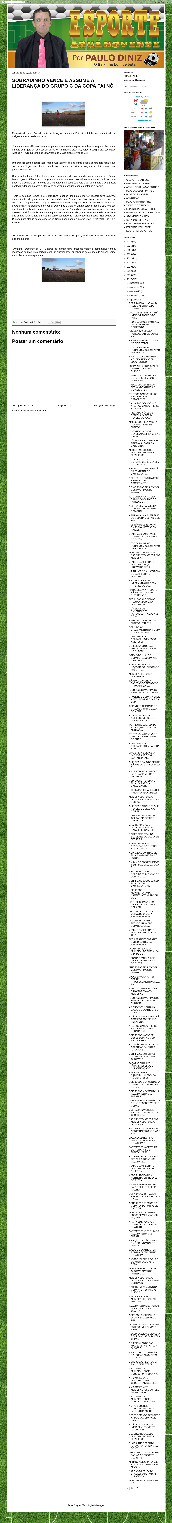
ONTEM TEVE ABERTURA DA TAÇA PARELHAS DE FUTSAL (144, 1233)
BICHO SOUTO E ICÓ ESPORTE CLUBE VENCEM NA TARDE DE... (144, 462)
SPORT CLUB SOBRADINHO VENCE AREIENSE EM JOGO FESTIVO (143, 359)
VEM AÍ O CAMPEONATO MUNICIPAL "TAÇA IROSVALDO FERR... (141, 564)
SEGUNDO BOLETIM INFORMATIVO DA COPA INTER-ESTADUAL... (142, 583)
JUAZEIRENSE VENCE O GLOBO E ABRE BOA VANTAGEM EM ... (142, 755)
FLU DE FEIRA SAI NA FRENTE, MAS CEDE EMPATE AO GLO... (140, 923)
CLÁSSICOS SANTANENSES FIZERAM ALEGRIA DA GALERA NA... (143, 443)
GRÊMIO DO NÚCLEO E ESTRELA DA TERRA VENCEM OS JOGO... (141, 415)
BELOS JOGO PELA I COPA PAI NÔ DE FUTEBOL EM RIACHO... (142, 1187)
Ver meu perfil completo (135, 80)
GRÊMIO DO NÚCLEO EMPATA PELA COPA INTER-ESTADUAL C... (144, 658)
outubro (133, 291)
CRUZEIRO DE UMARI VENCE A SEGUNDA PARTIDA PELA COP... (144, 699)
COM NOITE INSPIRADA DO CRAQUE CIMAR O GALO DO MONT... (143, 708)
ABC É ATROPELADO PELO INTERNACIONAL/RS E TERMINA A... (143, 774)
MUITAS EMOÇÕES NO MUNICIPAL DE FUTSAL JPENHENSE (142, 452)
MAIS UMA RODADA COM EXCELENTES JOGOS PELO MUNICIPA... (144, 555)
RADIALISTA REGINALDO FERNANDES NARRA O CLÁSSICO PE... (142, 387)
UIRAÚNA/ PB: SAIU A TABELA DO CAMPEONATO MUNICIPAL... (144, 574)
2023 (129, 254)
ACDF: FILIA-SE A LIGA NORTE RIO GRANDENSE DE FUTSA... (143, 1178)
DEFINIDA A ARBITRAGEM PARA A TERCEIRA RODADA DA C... (144, 1196)
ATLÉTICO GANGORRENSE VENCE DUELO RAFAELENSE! (143, 396)
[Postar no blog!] (51, 322)
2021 (129, 262)
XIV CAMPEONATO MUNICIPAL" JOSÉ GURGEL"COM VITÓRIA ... (143, 1399)
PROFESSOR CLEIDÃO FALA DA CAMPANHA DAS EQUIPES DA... (144, 324)
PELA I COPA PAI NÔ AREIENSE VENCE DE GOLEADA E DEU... (141, 718)
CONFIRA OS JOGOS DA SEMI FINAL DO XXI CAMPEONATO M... (144, 883)
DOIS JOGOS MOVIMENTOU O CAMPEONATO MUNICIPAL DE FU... (144, 1084)
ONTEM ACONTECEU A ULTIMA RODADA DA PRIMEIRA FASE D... (141, 914)
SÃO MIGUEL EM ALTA (137, 216)
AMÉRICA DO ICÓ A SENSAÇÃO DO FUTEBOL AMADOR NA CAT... (143, 846)
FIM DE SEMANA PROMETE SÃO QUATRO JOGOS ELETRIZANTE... (143, 592)
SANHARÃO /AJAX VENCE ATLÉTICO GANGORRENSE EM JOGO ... (144, 406)
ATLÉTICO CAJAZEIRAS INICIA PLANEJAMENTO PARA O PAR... (142, 1427)
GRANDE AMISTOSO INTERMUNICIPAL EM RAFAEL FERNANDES (141, 827)
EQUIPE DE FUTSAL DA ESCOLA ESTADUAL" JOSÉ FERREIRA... (144, 836)
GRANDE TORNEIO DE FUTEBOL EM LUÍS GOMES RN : (144, 334)
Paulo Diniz (132, 76)
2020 (129, 267)
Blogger (100, 1505)
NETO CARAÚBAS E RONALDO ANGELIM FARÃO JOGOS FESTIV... (144, 546)
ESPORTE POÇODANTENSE (141, 209)
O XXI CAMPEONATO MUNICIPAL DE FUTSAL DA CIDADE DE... (144, 951)
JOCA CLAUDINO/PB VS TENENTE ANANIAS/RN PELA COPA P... (142, 1140)
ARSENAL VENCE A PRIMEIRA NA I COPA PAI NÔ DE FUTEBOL (142, 1075)
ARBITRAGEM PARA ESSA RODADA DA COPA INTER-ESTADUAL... (143, 508)
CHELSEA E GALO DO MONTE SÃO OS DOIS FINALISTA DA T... (144, 764)
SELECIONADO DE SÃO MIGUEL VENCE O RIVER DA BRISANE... (143, 648)
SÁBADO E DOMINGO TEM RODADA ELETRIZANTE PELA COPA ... (142, 1252)
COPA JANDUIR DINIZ (137, 220)
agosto (132, 300)
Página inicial (64, 405)
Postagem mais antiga (104, 405)
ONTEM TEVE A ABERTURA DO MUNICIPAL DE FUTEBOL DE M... (143, 1149)
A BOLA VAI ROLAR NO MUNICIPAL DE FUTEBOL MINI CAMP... (143, 1299)
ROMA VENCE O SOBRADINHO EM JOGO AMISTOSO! (142, 639)
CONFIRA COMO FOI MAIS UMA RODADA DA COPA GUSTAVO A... (142, 1056)
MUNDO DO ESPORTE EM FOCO (143, 213)
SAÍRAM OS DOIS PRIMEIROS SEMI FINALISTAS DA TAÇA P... (144, 864)
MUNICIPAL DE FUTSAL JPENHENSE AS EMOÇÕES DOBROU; (144, 799)
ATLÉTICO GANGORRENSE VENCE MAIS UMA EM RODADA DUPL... (143, 1028)
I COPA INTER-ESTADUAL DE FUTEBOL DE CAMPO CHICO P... (144, 368)
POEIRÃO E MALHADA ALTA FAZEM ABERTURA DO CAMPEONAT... (143, 306)
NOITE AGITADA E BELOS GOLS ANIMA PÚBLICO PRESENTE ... (142, 818)
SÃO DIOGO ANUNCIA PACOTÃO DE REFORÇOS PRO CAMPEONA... (143, 683)
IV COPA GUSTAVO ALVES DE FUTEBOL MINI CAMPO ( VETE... (144, 1327)
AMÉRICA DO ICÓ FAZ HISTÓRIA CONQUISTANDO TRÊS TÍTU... (144, 667)
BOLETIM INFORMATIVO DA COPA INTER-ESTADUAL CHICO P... (143, 1289)
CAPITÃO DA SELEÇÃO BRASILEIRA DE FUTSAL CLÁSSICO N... (142, 1474)
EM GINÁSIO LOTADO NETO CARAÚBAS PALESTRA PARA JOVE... (143, 1047)
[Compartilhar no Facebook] (56, 322)
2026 (129, 241)
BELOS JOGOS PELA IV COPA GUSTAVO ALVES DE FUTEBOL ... (144, 490)
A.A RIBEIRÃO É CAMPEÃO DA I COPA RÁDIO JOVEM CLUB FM (143, 1355)
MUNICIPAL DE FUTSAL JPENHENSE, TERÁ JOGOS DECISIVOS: (144, 1280)
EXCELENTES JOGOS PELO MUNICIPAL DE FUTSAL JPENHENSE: (143, 1121)
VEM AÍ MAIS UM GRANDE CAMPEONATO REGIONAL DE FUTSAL (143, 536)
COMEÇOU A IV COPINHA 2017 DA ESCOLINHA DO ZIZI (142, 1317)
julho (132, 1488)
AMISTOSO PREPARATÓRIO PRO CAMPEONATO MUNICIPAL (143, 991)
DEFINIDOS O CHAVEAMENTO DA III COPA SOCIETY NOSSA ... (144, 630)
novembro (134, 287)
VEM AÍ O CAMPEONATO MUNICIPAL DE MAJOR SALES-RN (141, 1168)
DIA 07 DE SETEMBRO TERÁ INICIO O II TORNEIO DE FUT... (143, 315)
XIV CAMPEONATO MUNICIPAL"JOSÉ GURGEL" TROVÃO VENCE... (144, 1389)
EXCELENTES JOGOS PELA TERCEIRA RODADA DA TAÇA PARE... (143, 1159)
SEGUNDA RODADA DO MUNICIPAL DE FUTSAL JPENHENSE (142, 1436)
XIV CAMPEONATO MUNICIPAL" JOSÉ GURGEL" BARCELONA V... (143, 1371)
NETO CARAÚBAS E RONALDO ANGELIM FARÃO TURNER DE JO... (144, 350)
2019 (129, 271)
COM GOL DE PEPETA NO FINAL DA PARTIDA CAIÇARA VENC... (142, 783)
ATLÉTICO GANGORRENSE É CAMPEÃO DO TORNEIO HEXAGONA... (144, 1019)
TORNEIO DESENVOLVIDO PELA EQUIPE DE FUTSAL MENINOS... (143, 727)
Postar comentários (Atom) (33, 410)
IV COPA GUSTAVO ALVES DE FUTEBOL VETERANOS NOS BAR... (144, 1000)
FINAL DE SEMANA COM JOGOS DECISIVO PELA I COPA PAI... (142, 904)
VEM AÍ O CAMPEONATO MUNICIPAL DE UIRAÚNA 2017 (143, 932)
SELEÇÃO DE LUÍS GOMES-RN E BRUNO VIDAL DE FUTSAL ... (143, 1243)
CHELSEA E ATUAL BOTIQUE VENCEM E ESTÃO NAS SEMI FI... (144, 808)
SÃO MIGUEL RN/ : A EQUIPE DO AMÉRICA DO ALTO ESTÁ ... (143, 1261)
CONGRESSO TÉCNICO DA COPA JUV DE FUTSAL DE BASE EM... (143, 1205)
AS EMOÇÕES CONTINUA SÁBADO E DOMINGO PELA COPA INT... (144, 1010)
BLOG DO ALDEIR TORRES (140, 191)
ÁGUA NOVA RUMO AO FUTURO (142, 187)
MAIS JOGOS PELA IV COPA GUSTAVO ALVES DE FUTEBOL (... (143, 424)
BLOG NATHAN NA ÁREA (139, 202)
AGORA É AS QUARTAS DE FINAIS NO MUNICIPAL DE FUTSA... (143, 855)
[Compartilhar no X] (54, 322)
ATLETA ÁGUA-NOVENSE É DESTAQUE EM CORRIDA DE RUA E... (143, 736)
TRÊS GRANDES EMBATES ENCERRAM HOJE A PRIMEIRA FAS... (143, 942)
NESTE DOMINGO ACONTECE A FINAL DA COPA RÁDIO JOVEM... (144, 1417)
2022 (129, 258)
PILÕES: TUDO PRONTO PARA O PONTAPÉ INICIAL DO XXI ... (143, 1445)
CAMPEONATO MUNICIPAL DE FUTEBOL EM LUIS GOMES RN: (142, 378)
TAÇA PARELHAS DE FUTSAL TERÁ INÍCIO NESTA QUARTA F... (144, 1308)
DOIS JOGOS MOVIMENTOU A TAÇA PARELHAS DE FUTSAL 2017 (144, 1094)
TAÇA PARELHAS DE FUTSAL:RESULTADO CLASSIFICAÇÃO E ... (141, 1066)
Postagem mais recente (24, 405)
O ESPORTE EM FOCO (137, 180)
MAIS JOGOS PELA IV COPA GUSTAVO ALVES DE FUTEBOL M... (143, 970)
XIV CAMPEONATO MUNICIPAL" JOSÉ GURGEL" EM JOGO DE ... (143, 1380)
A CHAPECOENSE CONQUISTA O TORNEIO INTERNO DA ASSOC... (142, 1408)
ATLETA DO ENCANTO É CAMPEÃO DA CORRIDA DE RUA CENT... (144, 1224)
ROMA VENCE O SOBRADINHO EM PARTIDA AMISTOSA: (144, 746)
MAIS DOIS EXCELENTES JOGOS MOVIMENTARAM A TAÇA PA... (143, 1215)
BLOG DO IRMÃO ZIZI (137, 194)
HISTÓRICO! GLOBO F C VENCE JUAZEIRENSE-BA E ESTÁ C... (144, 434)
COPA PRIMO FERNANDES (140, 224)
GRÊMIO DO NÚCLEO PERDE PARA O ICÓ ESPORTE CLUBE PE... (144, 1455)
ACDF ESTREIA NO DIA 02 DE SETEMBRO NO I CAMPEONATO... (144, 480)
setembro (134, 295)
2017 (129, 279)
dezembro (134, 283)
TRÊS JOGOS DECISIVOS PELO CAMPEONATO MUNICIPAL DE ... (142, 602)
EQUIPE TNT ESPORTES (139, 231)
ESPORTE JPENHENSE (138, 227)
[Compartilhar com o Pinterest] (59, 322)
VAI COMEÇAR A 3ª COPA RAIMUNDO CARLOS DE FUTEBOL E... (142, 499)
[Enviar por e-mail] (49, 322)
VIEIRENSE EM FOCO (137, 205)
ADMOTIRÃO (132, 198)
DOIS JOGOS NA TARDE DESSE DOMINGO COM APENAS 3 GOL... (142, 1037)
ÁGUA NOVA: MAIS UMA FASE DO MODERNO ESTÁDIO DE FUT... (144, 518)
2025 (129, 246)
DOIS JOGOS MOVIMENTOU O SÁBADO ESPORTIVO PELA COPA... (144, 1103)
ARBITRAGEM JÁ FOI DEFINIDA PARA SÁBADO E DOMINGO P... (144, 874)
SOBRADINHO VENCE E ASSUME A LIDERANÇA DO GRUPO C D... (144, 1112)
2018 (129, 275)
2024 (129, 250)
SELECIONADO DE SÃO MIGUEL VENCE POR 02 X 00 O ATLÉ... (143, 1345)
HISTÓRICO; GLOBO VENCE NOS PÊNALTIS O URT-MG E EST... (144, 1131)
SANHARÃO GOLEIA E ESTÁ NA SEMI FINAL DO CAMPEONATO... (143, 471)
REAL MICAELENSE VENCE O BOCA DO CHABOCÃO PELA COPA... (144, 1336)
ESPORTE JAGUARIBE (138, 183)
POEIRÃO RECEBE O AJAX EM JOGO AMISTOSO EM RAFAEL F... (143, 527)
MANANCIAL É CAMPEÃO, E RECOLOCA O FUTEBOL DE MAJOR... (144, 1464)
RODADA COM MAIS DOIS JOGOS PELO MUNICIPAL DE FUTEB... (143, 960)
